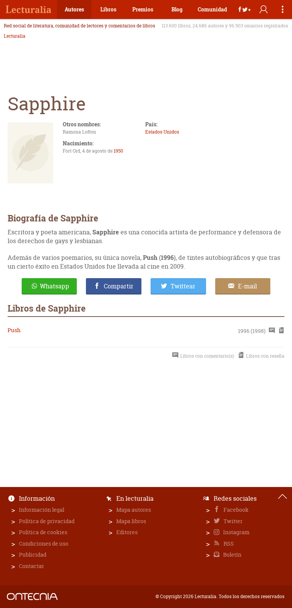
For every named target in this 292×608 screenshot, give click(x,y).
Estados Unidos (162, 132)
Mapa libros (131, 521)
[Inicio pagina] (282, 496)
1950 (118, 151)
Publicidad (32, 554)
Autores (74, 9)
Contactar (31, 566)
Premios (142, 9)
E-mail (247, 286)
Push (14, 330)
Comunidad (212, 9)
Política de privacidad (47, 521)
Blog (176, 9)
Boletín (231, 554)
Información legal (41, 509)
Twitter (232, 521)
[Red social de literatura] (28, 9)
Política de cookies (43, 532)
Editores (127, 532)
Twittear (183, 286)
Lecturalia (14, 36)
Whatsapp (54, 286)
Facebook (235, 509)
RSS (228, 543)
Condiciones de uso (43, 543)
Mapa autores (133, 509)
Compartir (118, 286)
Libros (108, 9)
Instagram (235, 532)
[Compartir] (244, 9)
